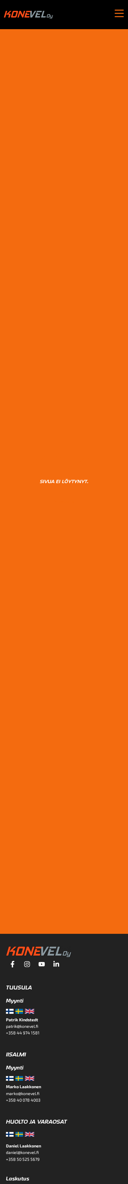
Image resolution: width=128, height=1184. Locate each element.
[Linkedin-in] (56, 964)
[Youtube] (41, 964)
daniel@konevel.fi (22, 1152)
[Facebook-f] (12, 964)
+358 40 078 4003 (23, 1099)
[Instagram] (27, 964)
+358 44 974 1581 (23, 1032)
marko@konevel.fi (22, 1093)
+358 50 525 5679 (23, 1159)
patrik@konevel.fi (22, 1026)
